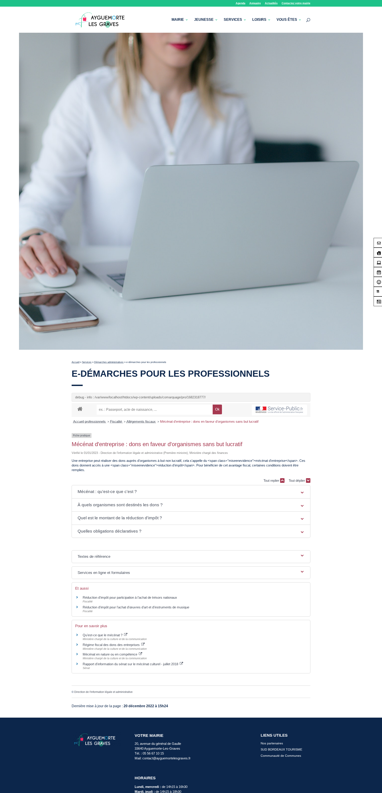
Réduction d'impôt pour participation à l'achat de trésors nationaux (130, 597)
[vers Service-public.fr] (279, 410)
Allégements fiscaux (141, 421)
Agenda (240, 3)
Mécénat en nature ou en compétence (110, 654)
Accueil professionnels (90, 421)
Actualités (271, 3)
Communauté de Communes (281, 755)
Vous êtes (287, 19)
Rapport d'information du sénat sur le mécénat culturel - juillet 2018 (131, 664)
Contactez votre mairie (296, 3)
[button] (191, 491)
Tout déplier (297, 480)
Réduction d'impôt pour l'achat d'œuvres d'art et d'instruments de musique (136, 607)
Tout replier (272, 480)
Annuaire (255, 3)
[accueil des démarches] (80, 409)
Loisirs (259, 19)
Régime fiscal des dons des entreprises (112, 645)
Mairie (178, 19)
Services (233, 19)
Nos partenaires (272, 743)
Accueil (75, 362)
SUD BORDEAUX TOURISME (281, 749)
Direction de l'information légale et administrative (103, 692)
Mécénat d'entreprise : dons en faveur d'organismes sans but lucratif (209, 421)
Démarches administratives (109, 362)
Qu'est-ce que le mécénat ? (103, 635)
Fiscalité (116, 421)
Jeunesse (204, 19)
